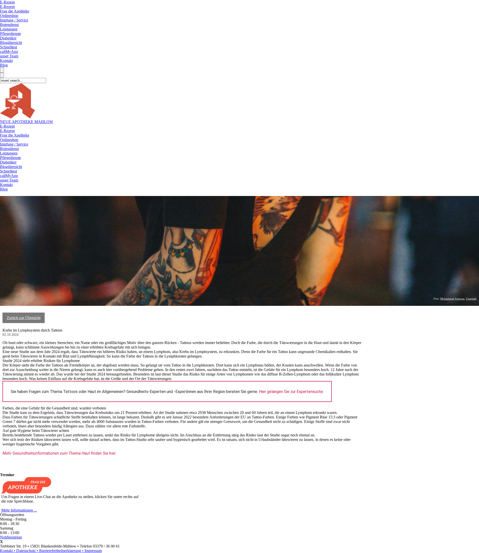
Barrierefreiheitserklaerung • (62, 551)
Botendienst (9, 24)
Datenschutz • (27, 551)
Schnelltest (8, 47)
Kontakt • (8, 551)
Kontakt (6, 60)
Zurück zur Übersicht (23, 318)
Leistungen (8, 29)
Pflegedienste (10, 33)
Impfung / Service (14, 20)
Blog (4, 65)
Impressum (93, 551)
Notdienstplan (11, 537)
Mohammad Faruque (452, 298)
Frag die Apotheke (14, 11)
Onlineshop (9, 15)
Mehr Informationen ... (19, 510)
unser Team (9, 56)
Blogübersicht (11, 42)
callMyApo (9, 51)
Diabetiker (8, 38)
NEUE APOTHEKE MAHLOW (26, 122)
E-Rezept (7, 2)
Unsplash (471, 298)
